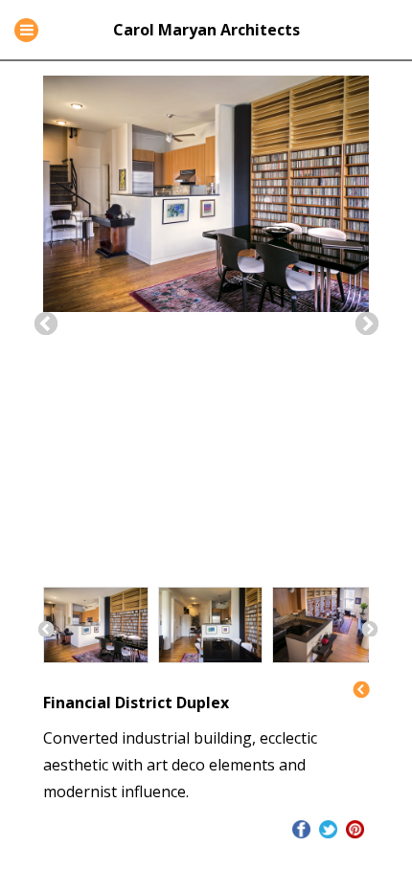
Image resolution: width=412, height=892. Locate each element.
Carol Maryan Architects (206, 29)
